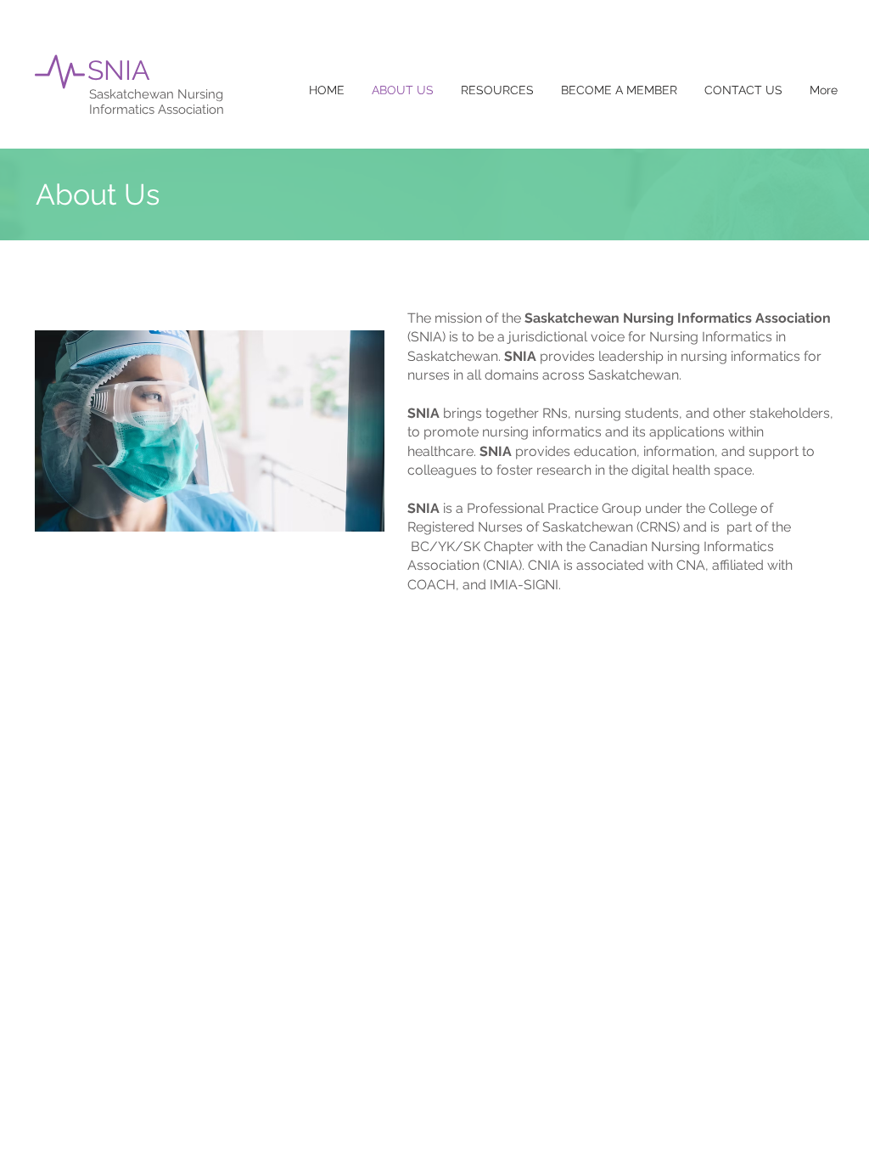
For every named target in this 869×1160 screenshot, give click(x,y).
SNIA (118, 70)
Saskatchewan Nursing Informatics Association (156, 102)
